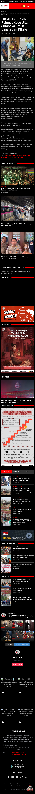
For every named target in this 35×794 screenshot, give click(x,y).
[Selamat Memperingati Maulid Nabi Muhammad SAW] (17, 350)
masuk (8, 271)
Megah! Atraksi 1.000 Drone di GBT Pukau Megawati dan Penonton (16, 401)
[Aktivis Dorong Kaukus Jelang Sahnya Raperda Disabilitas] (6, 583)
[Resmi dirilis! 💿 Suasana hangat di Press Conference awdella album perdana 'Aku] (9, 682)
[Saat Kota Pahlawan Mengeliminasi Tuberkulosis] (6, 568)
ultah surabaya (18, 157)
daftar (15, 271)
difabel (7, 155)
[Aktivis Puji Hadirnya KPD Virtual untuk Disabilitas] (6, 512)
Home (2, 11)
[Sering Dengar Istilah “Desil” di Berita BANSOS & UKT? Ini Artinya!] (17, 437)
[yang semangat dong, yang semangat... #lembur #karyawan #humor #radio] (26, 712)
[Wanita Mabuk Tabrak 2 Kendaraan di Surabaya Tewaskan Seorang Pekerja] (17, 243)
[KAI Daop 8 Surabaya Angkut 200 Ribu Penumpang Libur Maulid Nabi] (17, 208)
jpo (6, 157)
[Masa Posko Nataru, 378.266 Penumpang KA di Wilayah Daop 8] (6, 502)
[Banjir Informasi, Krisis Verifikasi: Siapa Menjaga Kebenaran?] (6, 550)
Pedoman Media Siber (26, 783)
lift (12, 157)
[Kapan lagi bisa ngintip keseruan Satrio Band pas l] (28, 625)
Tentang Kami (14, 785)
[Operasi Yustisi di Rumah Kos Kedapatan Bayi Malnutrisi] (6, 481)
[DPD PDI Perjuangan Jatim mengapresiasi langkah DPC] (17, 625)
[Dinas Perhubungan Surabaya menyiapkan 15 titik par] (28, 636)
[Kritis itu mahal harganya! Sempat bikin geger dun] (6, 636)
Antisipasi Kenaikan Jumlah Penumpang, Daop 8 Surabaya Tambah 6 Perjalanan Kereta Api (22, 490)
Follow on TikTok (17, 664)
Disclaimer (6, 783)
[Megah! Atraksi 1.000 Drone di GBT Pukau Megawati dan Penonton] (17, 389)
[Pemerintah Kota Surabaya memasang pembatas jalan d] (17, 636)
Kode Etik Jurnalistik (15, 783)
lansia (9, 157)
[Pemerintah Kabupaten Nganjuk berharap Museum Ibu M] (6, 625)
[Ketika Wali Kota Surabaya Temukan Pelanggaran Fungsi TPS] (6, 559)
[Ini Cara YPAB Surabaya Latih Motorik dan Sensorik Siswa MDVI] (6, 601)
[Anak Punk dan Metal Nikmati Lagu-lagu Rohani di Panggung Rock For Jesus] (17, 176)
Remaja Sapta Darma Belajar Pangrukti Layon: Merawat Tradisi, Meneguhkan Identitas (22, 521)
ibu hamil (12, 155)
